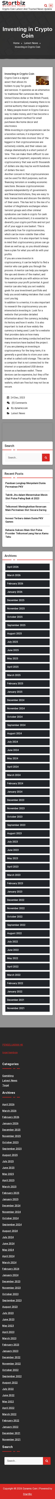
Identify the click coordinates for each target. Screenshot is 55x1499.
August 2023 (14, 833)
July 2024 (12, 741)
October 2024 (14, 716)
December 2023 (15, 800)
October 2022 (14, 916)
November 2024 (16, 708)
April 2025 (12, 666)
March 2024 (13, 775)
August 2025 (14, 633)
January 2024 (14, 791)
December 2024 (15, 700)
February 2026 (15, 583)
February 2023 (15, 883)
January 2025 (14, 691)
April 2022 (12, 966)
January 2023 (14, 891)
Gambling (8, 1075)
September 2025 (16, 625)
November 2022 (16, 908)
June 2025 (13, 650)
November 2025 (16, 608)
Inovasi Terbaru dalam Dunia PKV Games (24, 520)
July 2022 (12, 941)
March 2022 (13, 974)
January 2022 (14, 991)
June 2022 (13, 949)
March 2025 (13, 675)
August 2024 (14, 733)
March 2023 (13, 875)
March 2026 (13, 575)
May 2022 (12, 958)
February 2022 (15, 983)
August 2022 (14, 933)
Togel (5, 1085)
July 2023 (12, 841)
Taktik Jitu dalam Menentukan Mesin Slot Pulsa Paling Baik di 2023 (26, 496)
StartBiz (27, 1494)
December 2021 (15, 999)
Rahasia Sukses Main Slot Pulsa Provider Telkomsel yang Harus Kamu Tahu (26, 533)
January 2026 (14, 591)
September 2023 (16, 825)
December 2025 (15, 600)
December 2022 (15, 900)
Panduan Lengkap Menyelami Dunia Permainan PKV (25, 485)
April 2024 (12, 766)
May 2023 (12, 858)
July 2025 (12, 641)
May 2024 (12, 758)
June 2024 (13, 750)
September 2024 (16, 725)
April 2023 (12, 866)
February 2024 (15, 783)
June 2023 (13, 850)
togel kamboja (10, 1052)
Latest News (31, 43)
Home (16, 43)
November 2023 (16, 808)
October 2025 (14, 616)
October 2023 (14, 816)
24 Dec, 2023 (18, 397)
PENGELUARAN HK (12, 1044)
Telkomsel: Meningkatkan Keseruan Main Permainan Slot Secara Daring (25, 508)
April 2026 (12, 566)
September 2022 (16, 925)
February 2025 (15, 683)
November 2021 (16, 1008)
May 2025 (12, 658)
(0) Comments (19, 402)
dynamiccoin (21, 408)
